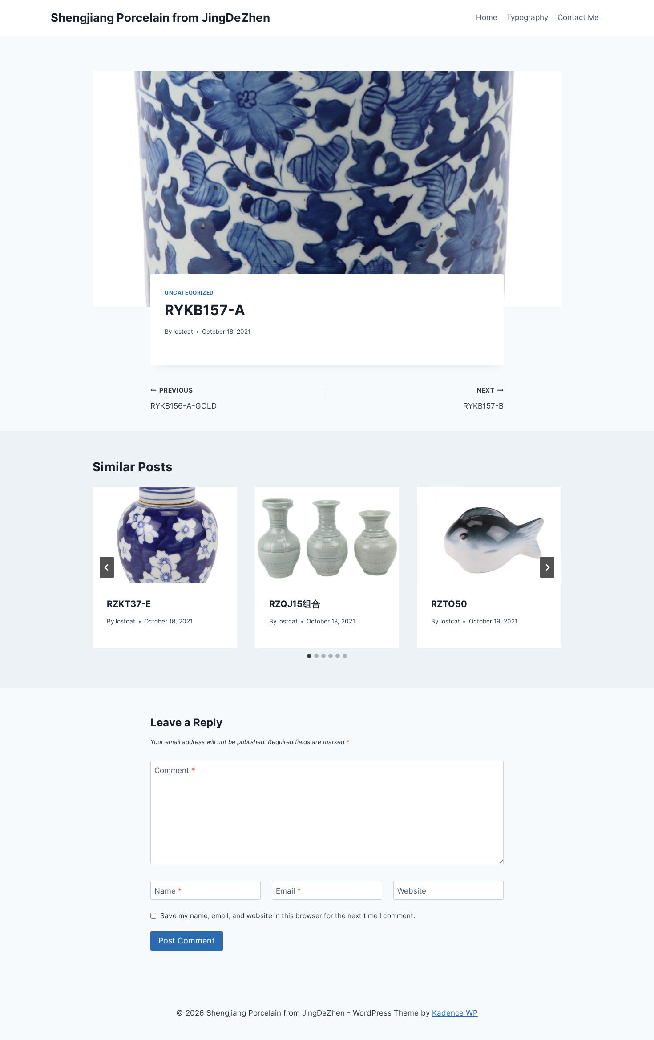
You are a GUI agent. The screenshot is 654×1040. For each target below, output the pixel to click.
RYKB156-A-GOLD (183, 398)
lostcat (183, 331)
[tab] (309, 656)
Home (486, 17)
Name (168, 890)
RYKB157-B (483, 398)
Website (411, 890)
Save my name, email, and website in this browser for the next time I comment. (287, 915)
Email (288, 890)
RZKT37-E (129, 604)
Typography (527, 17)
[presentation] (165, 535)
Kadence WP (455, 1012)
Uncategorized (189, 292)
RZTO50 (449, 604)
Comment (174, 770)
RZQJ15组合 (294, 604)
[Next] (547, 567)
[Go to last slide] (107, 567)
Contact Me (578, 17)
